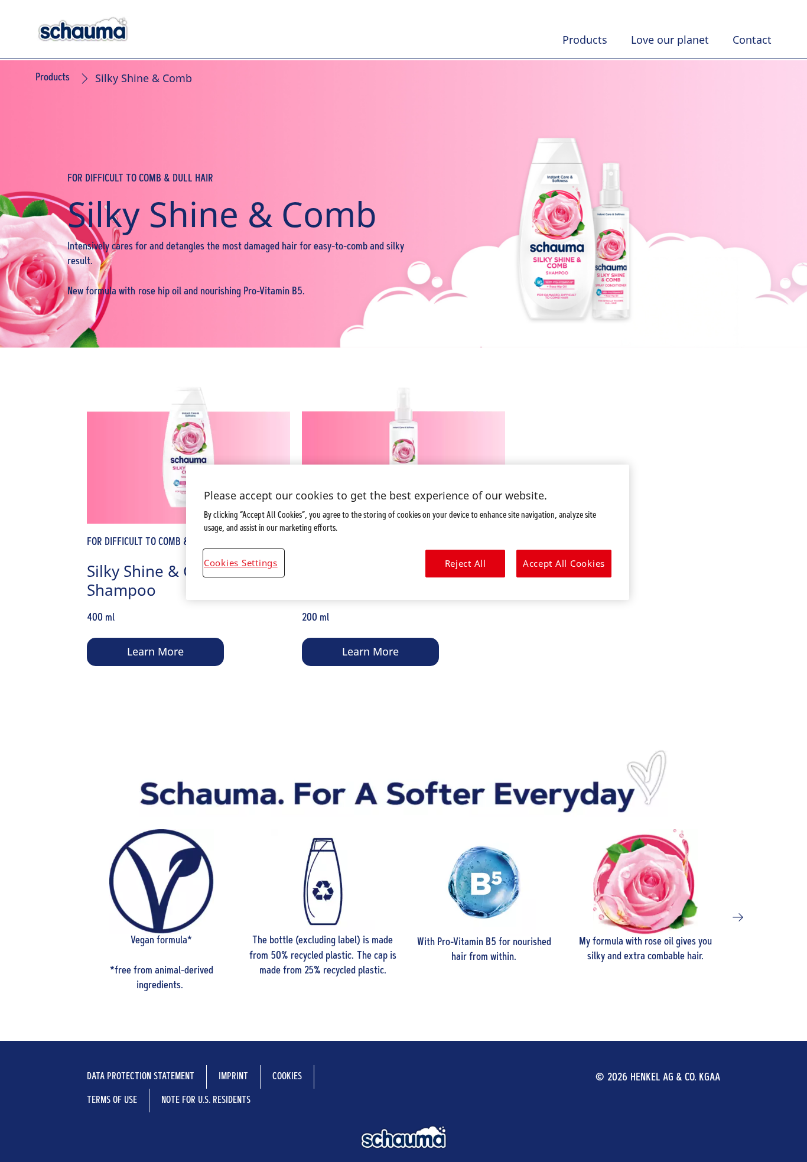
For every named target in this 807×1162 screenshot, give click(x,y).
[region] (407, 532)
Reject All (465, 563)
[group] (403, 917)
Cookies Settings (241, 563)
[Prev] (69, 917)
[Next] (738, 917)
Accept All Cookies (564, 563)
